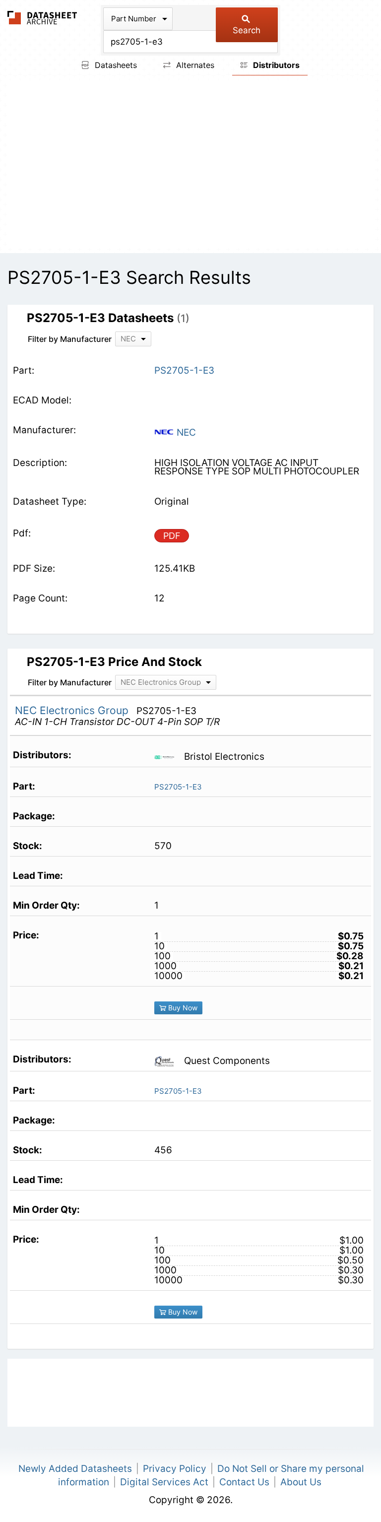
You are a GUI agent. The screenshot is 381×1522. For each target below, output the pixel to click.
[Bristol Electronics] (168, 756)
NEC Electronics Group (73, 710)
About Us (300, 1482)
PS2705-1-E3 (178, 787)
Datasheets (114, 65)
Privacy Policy (174, 1468)
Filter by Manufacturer (70, 339)
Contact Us (244, 1482)
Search (246, 30)
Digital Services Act (164, 1482)
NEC (185, 432)
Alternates (194, 65)
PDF (172, 535)
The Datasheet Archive (42, 17)
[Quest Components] (168, 1060)
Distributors (275, 65)
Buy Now (181, 1007)
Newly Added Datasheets (75, 1468)
